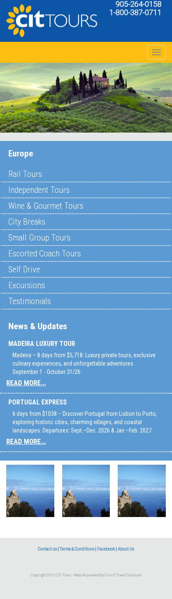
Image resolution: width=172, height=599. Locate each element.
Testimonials (29, 301)
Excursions (26, 285)
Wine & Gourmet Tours (45, 205)
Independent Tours (39, 190)
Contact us (47, 549)
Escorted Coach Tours (44, 253)
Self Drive (24, 269)
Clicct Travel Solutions (123, 575)
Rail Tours (25, 174)
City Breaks (27, 221)
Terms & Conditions (77, 549)
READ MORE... (26, 383)
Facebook (106, 549)
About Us (126, 549)
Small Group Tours (39, 237)
